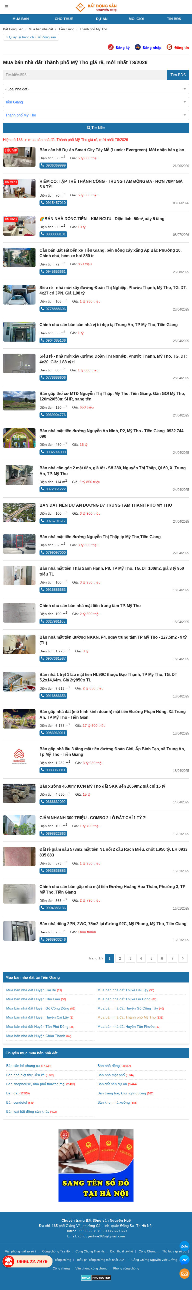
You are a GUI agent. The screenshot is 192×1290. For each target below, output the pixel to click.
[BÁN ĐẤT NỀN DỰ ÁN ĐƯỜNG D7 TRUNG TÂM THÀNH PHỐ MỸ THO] (19, 512)
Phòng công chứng (126, 1268)
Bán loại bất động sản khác (27, 1111)
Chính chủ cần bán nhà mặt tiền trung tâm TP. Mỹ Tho (90, 606)
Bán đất (12, 1093)
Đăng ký (123, 48)
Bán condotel (16, 1102)
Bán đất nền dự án (112, 1084)
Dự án (102, 19)
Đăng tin (181, 48)
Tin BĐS (174, 19)
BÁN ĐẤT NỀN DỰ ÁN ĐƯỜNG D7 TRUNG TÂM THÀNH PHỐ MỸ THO (106, 505)
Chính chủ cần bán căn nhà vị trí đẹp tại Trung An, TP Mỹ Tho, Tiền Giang (109, 325)
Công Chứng (147, 1251)
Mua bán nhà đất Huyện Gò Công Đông (38, 1008)
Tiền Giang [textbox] (14, 102)
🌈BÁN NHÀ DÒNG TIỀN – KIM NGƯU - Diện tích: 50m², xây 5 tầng (102, 219)
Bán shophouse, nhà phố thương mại (35, 1084)
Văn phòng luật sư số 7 (20, 1251)
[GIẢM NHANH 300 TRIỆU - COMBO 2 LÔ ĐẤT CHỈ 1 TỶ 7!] (19, 825)
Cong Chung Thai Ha (90, 1251)
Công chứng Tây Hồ (56, 1251)
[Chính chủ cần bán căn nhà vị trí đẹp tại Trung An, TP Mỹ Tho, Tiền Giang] (19, 332)
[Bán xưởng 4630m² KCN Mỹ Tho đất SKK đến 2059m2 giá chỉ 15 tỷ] (19, 793)
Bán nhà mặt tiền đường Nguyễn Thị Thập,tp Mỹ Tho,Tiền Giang (100, 537)
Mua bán (20, 19)
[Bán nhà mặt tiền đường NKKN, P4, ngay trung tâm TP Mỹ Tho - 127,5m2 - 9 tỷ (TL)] (19, 644)
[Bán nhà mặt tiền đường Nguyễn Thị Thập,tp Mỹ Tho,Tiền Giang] (19, 544)
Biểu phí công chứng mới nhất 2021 (101, 1260)
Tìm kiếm (98, 127)
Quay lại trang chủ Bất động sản (32, 37)
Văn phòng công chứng (92, 1268)
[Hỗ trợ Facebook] (185, 1260)
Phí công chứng (60, 1260)
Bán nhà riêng (109, 1066)
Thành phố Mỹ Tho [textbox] (20, 115)
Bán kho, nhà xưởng (114, 1102)
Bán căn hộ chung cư (23, 1066)
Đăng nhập (152, 48)
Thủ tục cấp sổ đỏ (174, 1251)
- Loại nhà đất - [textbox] (17, 89)
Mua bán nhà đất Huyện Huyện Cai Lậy (38, 1017)
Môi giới (136, 19)
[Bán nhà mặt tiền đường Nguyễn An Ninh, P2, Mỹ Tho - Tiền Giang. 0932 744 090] (19, 438)
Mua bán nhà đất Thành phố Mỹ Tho (127, 1017)
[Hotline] (8, 1261)
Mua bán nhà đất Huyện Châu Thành (36, 1036)
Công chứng (61, 1268)
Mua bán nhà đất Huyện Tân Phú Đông (38, 1027)
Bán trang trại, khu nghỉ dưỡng (122, 1093)
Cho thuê (64, 19)
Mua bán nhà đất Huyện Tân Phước (127, 1027)
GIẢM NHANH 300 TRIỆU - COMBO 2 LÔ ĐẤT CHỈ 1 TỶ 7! (93, 818)
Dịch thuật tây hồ (121, 1251)
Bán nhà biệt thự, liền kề (25, 1075)
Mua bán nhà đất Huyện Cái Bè (31, 990)
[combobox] (96, 89)
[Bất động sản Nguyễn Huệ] (96, 8)
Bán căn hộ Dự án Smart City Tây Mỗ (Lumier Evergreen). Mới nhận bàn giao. (112, 150)
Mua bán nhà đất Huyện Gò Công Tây (128, 1008)
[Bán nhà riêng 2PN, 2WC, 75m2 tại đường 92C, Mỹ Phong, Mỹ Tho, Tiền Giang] (19, 931)
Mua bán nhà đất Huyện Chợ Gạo (33, 999)
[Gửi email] (185, 1274)
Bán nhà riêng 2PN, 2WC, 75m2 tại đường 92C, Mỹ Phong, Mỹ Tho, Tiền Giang (113, 924)
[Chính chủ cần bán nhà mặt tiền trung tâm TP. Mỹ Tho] (19, 613)
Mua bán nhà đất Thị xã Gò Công (125, 999)
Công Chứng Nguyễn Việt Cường (154, 1260)
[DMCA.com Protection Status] (96, 1278)
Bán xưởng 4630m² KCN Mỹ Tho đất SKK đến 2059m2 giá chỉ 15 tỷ (102, 786)
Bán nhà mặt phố (111, 1075)
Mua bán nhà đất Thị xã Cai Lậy (123, 990)
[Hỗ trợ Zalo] (185, 1246)
